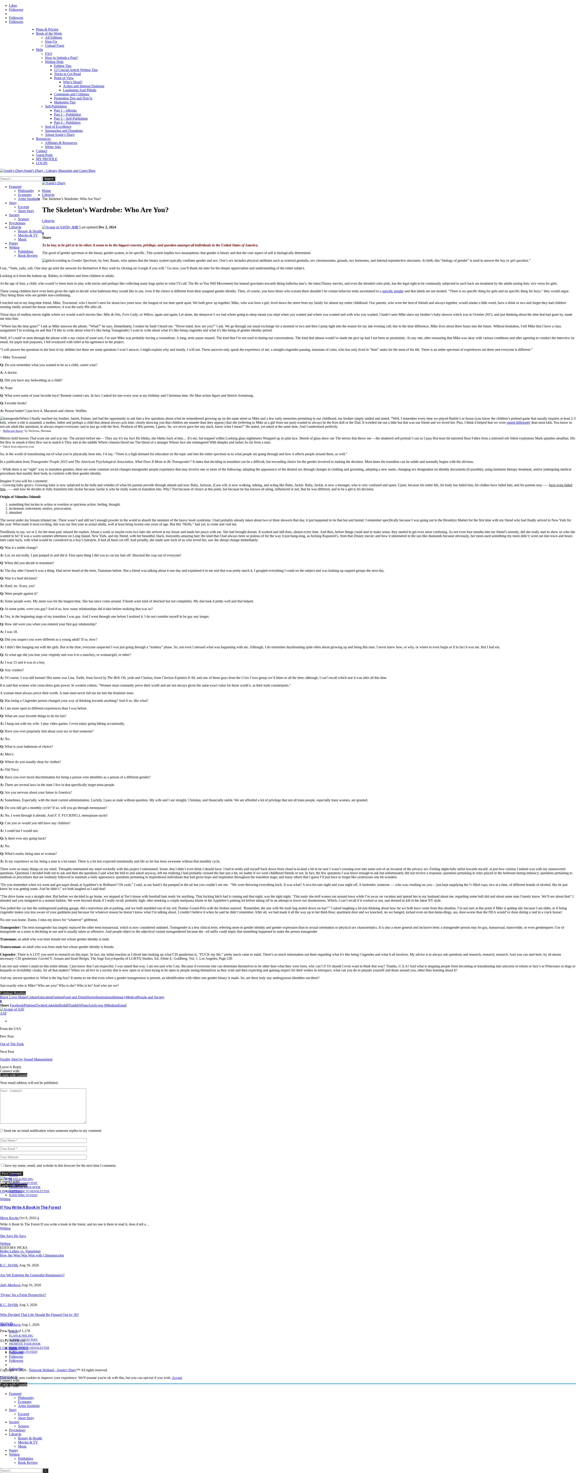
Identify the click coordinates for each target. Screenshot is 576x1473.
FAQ (48, 54)
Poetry (13, 243)
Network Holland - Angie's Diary (52, 1370)
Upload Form (54, 45)
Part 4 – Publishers (67, 122)
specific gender (393, 291)
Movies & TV (28, 235)
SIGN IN (6, 1324)
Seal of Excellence (58, 126)
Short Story (26, 211)
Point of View (64, 78)
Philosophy (26, 191)
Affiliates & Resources (61, 143)
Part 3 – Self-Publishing (71, 118)
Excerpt (23, 207)
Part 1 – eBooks (65, 110)
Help (39, 50)
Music (22, 239)
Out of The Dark (12, 1044)
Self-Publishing (56, 106)
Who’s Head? (72, 82)
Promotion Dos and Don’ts (73, 98)
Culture (32, 997)
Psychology (17, 223)
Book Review (28, 255)
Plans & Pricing (47, 29)
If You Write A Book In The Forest (30, 1207)
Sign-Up (51, 41)
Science (23, 219)
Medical (131, 997)
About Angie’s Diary (60, 135)
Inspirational (104, 997)
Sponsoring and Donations (64, 131)
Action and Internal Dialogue (83, 86)
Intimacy (119, 997)
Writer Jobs (53, 147)
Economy (25, 195)
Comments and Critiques (71, 94)
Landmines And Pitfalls (79, 90)
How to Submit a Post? (61, 58)
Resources (43, 139)
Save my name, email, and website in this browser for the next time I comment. (60, 1165)
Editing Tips (62, 66)
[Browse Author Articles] (12, 1009)
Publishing (25, 251)
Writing (14, 247)
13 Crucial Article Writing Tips (76, 70)
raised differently (519, 422)
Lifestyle (15, 227)
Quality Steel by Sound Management (26, 1059)
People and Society (150, 997)
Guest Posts (44, 155)
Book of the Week (49, 33)
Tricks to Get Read (67, 74)
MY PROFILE (46, 159)
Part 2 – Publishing (67, 114)
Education (45, 997)
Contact (41, 151)
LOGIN (41, 163)
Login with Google (13, 1075)
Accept (177, 1378)
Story (13, 203)
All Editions (53, 37)
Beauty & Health (30, 231)
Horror (91, 997)
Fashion (57, 997)
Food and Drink (74, 997)
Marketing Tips (65, 102)
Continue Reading (13, 993)
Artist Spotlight (29, 199)
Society (14, 215)
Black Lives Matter (13, 997)
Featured (15, 187)
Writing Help (54, 62)
